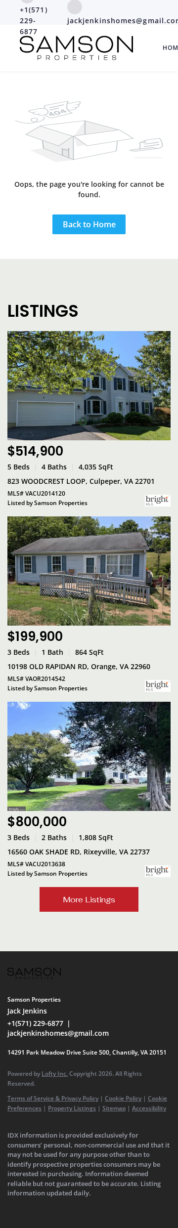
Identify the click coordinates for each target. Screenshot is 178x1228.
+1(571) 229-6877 (35, 1023)
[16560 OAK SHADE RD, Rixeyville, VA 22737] (89, 756)
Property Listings (72, 1108)
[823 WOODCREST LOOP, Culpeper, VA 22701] (89, 385)
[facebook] (12, 1208)
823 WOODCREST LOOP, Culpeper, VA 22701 (81, 481)
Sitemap (114, 1108)
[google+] (32, 1208)
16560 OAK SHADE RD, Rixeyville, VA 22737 (78, 851)
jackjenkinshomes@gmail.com (58, 1033)
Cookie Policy (123, 1098)
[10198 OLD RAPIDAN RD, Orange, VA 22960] (89, 571)
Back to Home (89, 224)
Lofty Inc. (55, 1073)
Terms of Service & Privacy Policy (52, 1098)
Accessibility (149, 1108)
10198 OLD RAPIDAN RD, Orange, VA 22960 (78, 666)
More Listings (89, 899)
